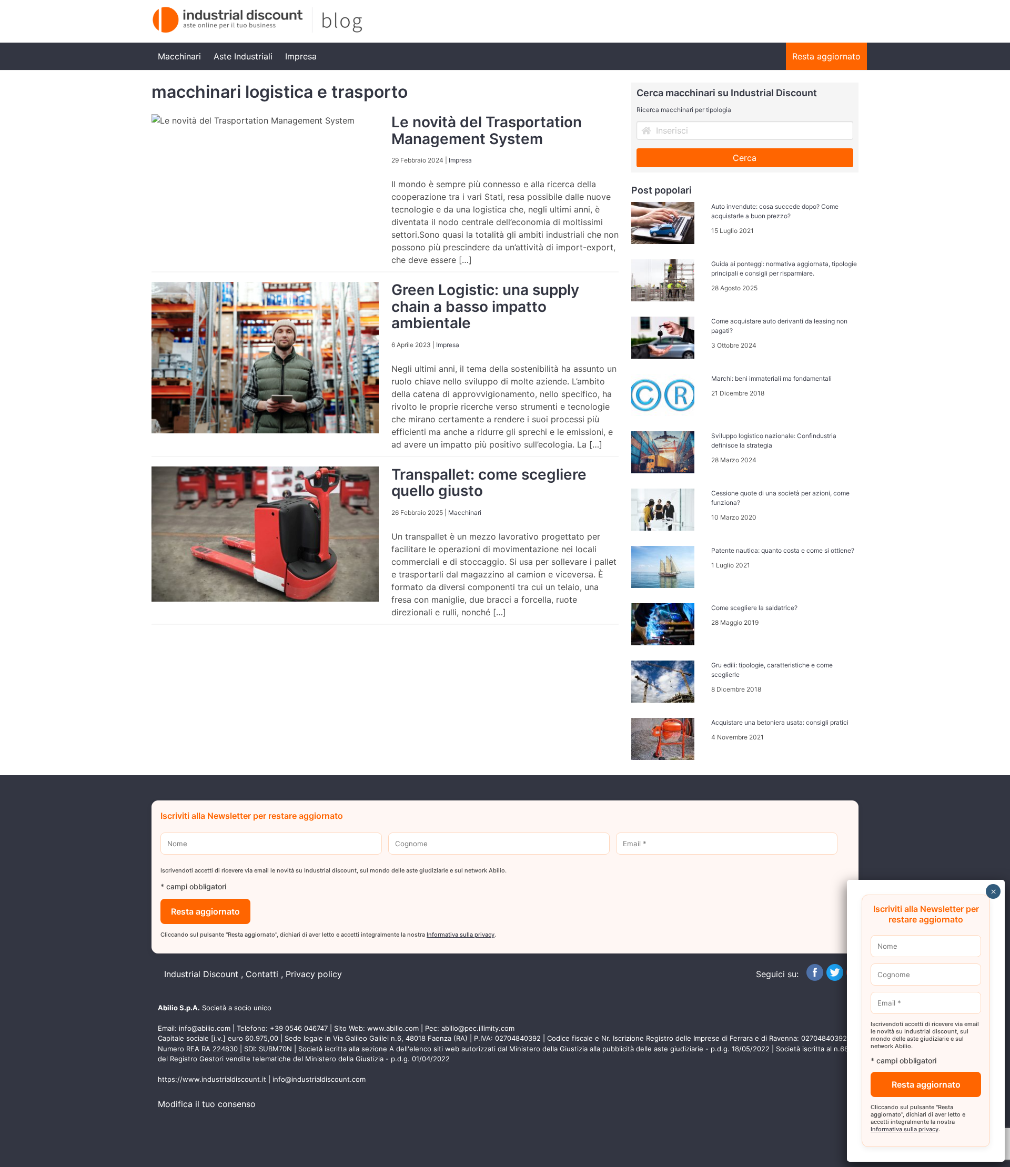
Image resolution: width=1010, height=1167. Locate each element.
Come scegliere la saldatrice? (754, 608)
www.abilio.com (393, 1028)
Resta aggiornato (826, 56)
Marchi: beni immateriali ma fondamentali (771, 378)
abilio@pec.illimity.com (477, 1028)
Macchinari (179, 56)
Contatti (262, 974)
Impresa (301, 56)
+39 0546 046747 (299, 1028)
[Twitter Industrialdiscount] (834, 977)
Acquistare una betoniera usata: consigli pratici (780, 722)
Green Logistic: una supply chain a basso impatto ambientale (485, 306)
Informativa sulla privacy (460, 934)
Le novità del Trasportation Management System (486, 130)
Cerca (744, 158)
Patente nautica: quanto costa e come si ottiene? (782, 550)
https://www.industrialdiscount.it (212, 1079)
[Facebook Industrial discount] (814, 977)
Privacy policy (314, 974)
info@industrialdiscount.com (319, 1079)
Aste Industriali (243, 56)
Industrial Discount (201, 974)
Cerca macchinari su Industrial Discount (727, 92)
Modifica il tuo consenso (207, 1104)
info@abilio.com (204, 1028)
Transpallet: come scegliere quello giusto (489, 482)
